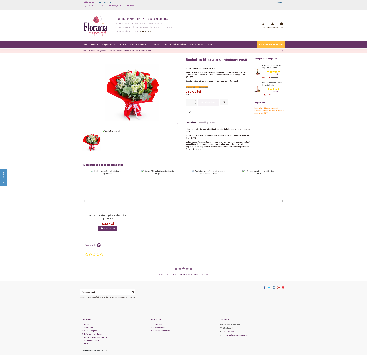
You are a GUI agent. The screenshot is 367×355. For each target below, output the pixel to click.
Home (86, 324)
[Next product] (284, 50)
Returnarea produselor (93, 334)
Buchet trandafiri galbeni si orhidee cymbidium (108, 217)
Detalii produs (207, 122)
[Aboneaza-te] (132, 292)
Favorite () (280, 2)
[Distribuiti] (186, 112)
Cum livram (88, 328)
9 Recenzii (273, 74)
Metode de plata (91, 331)
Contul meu (157, 324)
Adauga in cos (210, 102)
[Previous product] (283, 50)
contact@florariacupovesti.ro (235, 335)
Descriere (191, 122)
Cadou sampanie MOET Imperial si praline (271, 66)
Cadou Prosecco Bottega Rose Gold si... (272, 84)
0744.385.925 (103, 2)
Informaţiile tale (160, 328)
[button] (3, 177)
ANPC (86, 344)
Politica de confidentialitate (95, 337)
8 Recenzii (273, 91)
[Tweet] (190, 112)
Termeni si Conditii (91, 340)
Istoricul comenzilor (161, 331)
